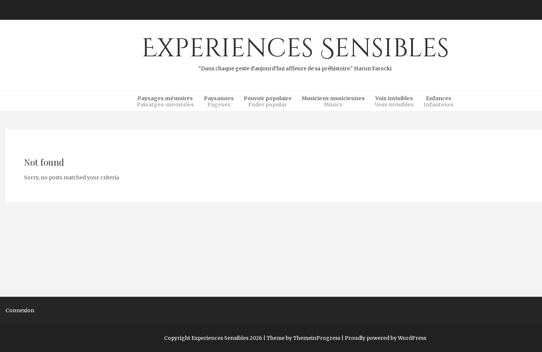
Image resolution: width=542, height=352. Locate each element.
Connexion (20, 310)
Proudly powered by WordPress (385, 338)
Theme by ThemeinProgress (303, 338)
